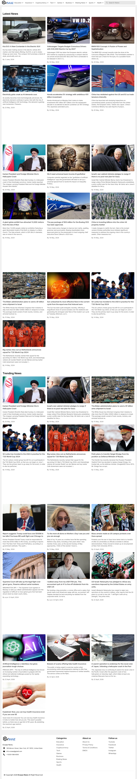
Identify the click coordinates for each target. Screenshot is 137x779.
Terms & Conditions (90, 748)
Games (59, 753)
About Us (86, 742)
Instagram (112, 750)
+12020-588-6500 (12, 754)
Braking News (61, 759)
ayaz (7, 597)
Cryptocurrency (62, 748)
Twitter (111, 748)
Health (58, 765)
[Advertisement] (68, 128)
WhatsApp (112, 753)
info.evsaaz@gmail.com (14, 751)
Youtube (112, 742)
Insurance (60, 745)
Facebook (112, 745)
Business (59, 756)
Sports (59, 762)
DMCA (85, 750)
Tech (58, 750)
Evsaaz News (23, 775)
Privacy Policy (88, 745)
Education (60, 742)
